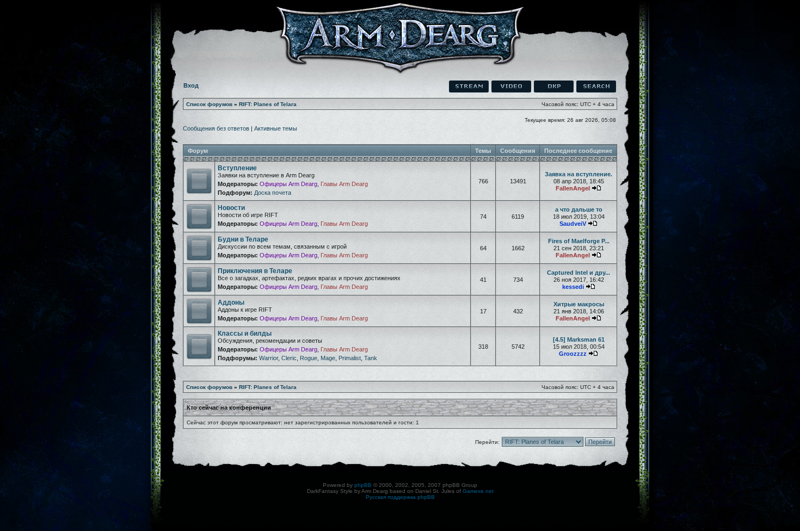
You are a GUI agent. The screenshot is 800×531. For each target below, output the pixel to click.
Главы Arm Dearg (344, 184)
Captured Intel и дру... (578, 272)
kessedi (573, 286)
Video (511, 86)
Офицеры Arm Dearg (288, 184)
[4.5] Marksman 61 (579, 339)
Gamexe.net (478, 491)
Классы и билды (245, 333)
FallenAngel (573, 188)
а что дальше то (578, 209)
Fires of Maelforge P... (579, 241)
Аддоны (231, 302)
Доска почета (272, 192)
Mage (328, 358)
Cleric (289, 358)
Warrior (268, 358)
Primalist (350, 358)
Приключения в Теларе (255, 271)
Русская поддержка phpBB (400, 497)
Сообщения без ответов (216, 128)
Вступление (237, 168)
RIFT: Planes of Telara (268, 104)
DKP (554, 86)
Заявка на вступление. (578, 174)
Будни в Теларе (243, 239)
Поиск (596, 86)
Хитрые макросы (578, 304)
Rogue (308, 358)
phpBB (363, 485)
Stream (469, 86)
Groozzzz (573, 353)
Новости (231, 208)
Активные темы (275, 128)
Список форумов (209, 104)
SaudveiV (572, 223)
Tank (370, 358)
